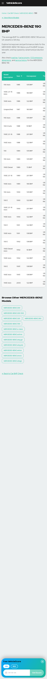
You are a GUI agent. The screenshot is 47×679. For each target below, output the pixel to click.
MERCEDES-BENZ (26, 13)
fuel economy (24, 58)
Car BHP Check (13, 13)
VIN (6, 666)
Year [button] (18, 76)
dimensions (6, 60)
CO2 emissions (36, 58)
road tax (14, 58)
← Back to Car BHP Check (12, 373)
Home (4, 13)
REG (14, 666)
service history (21, 60)
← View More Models (10, 17)
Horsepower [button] (31, 76)
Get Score (37, 672)
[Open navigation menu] (2, 3)
